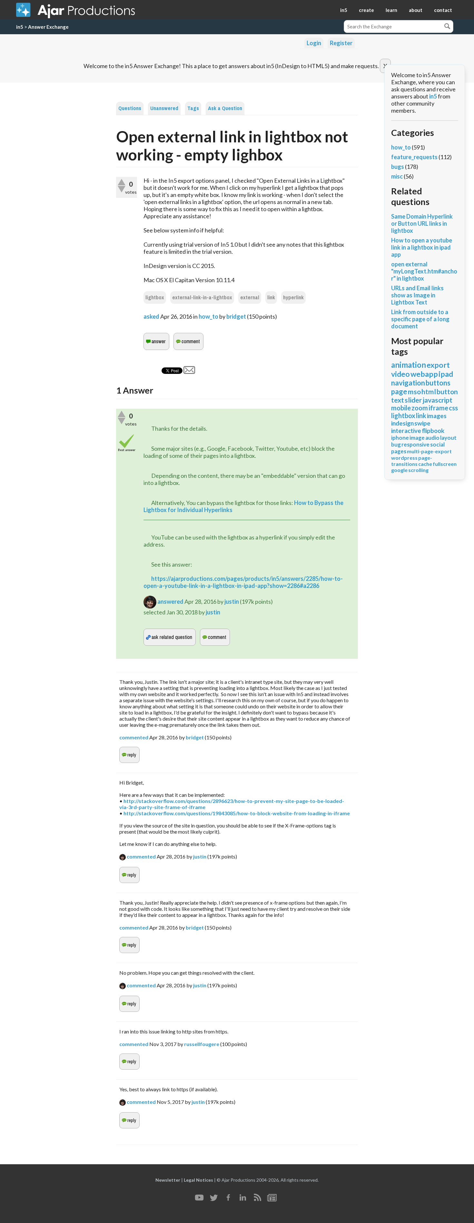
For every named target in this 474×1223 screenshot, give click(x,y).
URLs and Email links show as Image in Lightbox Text (417, 295)
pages (398, 451)
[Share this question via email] (189, 371)
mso (414, 391)
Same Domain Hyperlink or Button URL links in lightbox (422, 223)
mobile (401, 408)
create (366, 10)
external (249, 298)
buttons (438, 382)
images (437, 415)
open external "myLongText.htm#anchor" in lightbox (424, 271)
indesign (402, 423)
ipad (446, 373)
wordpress (404, 458)
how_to (208, 316)
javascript (437, 400)
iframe (438, 408)
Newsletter (167, 1180)
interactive (406, 430)
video (400, 373)
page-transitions (411, 461)
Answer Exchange (48, 27)
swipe (422, 423)
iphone (400, 437)
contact (443, 10)
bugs (397, 166)
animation (408, 364)
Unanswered (164, 108)
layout (448, 437)
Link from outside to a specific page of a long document (420, 319)
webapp (424, 373)
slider (413, 400)
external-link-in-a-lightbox (202, 298)
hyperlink (293, 298)
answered (170, 601)
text (397, 400)
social (437, 444)
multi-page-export (429, 451)
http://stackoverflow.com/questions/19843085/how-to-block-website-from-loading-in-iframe (236, 813)
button (447, 391)
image (417, 437)
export (438, 364)
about (415, 10)
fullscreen (445, 464)
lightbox (154, 298)
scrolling (418, 470)
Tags (193, 108)
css (453, 408)
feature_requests (414, 156)
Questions (129, 108)
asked (151, 316)
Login (314, 42)
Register (341, 42)
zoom (419, 408)
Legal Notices (198, 1180)
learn (391, 10)
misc (397, 176)
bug (396, 444)
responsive (415, 444)
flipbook (433, 430)
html (428, 391)
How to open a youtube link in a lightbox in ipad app (421, 247)
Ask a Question (225, 108)
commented (133, 737)
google (399, 470)
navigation (408, 382)
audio (432, 437)
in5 (343, 10)
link (271, 298)
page (399, 391)
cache (425, 464)
